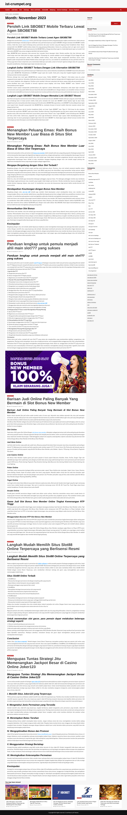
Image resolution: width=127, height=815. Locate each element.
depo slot (89, 288)
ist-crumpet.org (18, 4)
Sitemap (26, 10)
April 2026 (91, 88)
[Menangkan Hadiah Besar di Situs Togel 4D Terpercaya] (40, 792)
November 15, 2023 (17, 406)
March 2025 (91, 120)
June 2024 (91, 146)
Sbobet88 (45, 10)
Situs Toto (91, 203)
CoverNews (68, 812)
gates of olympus (91, 302)
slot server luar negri (93, 241)
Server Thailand (74, 10)
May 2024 (91, 149)
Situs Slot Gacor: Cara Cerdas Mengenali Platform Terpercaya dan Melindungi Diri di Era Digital (104, 35)
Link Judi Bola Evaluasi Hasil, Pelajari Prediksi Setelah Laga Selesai (103, 52)
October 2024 (92, 134)
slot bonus (90, 299)
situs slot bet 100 (42, 303)
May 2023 (91, 163)
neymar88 (91, 191)
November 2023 (92, 160)
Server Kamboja (62, 10)
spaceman (91, 259)
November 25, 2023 (17, 34)
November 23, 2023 (17, 141)
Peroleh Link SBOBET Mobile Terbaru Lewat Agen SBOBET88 (45, 28)
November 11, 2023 (17, 670)
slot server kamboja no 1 (94, 238)
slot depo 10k (91, 214)
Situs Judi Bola (35, 10)
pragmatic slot (91, 315)
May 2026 (91, 85)
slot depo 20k (91, 217)
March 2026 (91, 91)
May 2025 (91, 114)
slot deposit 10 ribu (92, 275)
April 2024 (91, 152)
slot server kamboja (93, 235)
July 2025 (90, 108)
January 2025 (91, 126)
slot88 (90, 253)
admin (9, 34)
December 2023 (92, 157)
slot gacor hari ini (92, 226)
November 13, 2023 (17, 552)
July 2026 (90, 80)
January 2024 (91, 154)
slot (88, 305)
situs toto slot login (92, 307)
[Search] (121, 10)
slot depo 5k (91, 220)
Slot (20, 10)
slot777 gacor (38, 263)
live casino (91, 185)
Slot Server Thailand (93, 244)
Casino (7, 10)
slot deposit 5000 (91, 277)
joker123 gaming (91, 282)
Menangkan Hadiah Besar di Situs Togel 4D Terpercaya (102, 40)
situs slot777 (91, 200)
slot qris (90, 232)
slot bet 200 (26, 192)
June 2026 (91, 83)
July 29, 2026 (13, 806)
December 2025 (92, 94)
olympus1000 (91, 194)
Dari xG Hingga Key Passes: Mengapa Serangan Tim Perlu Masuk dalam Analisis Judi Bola (103, 46)
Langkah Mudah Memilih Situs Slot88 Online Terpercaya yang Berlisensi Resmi (43, 547)
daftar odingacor (43, 563)
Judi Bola (14, 10)
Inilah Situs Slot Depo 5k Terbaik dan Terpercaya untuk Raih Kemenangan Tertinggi (103, 58)
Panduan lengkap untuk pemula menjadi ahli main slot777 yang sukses (42, 246)
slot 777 (90, 208)
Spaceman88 (91, 265)
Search (89, 18)
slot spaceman (91, 297)
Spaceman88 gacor (93, 267)
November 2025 (92, 97)
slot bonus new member (39, 432)
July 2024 (90, 143)
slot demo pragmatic (21, 641)
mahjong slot (91, 188)
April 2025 (91, 117)
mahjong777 (90, 290)
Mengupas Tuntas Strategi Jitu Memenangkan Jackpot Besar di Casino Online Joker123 (42, 663)
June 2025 (91, 111)
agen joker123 (36, 681)
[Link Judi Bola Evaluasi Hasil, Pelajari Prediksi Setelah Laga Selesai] (87, 792)
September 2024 (92, 137)
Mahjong (52, 10)
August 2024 (91, 140)
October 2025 (92, 100)
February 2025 (92, 123)
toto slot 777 (90, 285)
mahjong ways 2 (91, 294)
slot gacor (91, 223)
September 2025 (92, 103)
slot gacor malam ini (92, 310)
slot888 (90, 256)
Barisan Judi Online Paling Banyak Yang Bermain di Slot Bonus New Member (42, 401)
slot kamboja (91, 229)
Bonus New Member (93, 173)
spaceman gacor (92, 262)
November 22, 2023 (17, 251)
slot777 (90, 247)
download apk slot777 (94, 179)
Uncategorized (10, 23)
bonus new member (39, 153)
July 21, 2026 (60, 806)
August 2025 (91, 106)
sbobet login (25, 40)
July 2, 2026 (107, 806)
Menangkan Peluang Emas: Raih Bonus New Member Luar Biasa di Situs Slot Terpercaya (42, 134)
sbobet (90, 197)
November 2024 (92, 131)
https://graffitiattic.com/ (45, 734)
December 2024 (92, 129)
